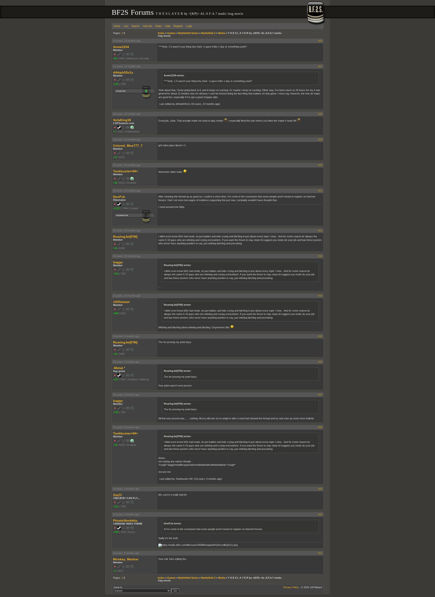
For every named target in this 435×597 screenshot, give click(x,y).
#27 (320, 66)
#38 (320, 427)
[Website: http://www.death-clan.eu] (132, 179)
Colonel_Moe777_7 (128, 145)
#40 (320, 514)
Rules (158, 26)
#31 (320, 190)
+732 (115, 273)
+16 (115, 248)
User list (147, 26)
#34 (320, 295)
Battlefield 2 (208, 33)
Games (171, 33)
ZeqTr (117, 495)
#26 (320, 40)
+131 (115, 84)
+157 (115, 379)
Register (178, 26)
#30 (320, 165)
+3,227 (117, 208)
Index (161, 33)
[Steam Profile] (119, 128)
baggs (118, 262)
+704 (115, 532)
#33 (320, 256)
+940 (115, 313)
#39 (320, 488)
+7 (114, 131)
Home (117, 26)
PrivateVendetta (125, 520)
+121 (115, 506)
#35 (320, 336)
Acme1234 (121, 47)
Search (136, 26)
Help (167, 26)
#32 (320, 230)
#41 (320, 553)
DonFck (119, 197)
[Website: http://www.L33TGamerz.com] (132, 128)
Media (221, 33)
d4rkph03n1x (123, 72)
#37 (320, 394)
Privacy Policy (291, 587)
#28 (320, 114)
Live (126, 26)
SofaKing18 (122, 120)
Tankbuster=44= (125, 171)
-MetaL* (119, 368)
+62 (115, 58)
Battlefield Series (188, 33)
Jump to (117, 587)
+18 (115, 182)
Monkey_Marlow (125, 559)
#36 (320, 361)
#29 (320, 139)
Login (189, 26)
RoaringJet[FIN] (125, 236)
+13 (115, 157)
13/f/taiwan (121, 302)
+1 (114, 570)
